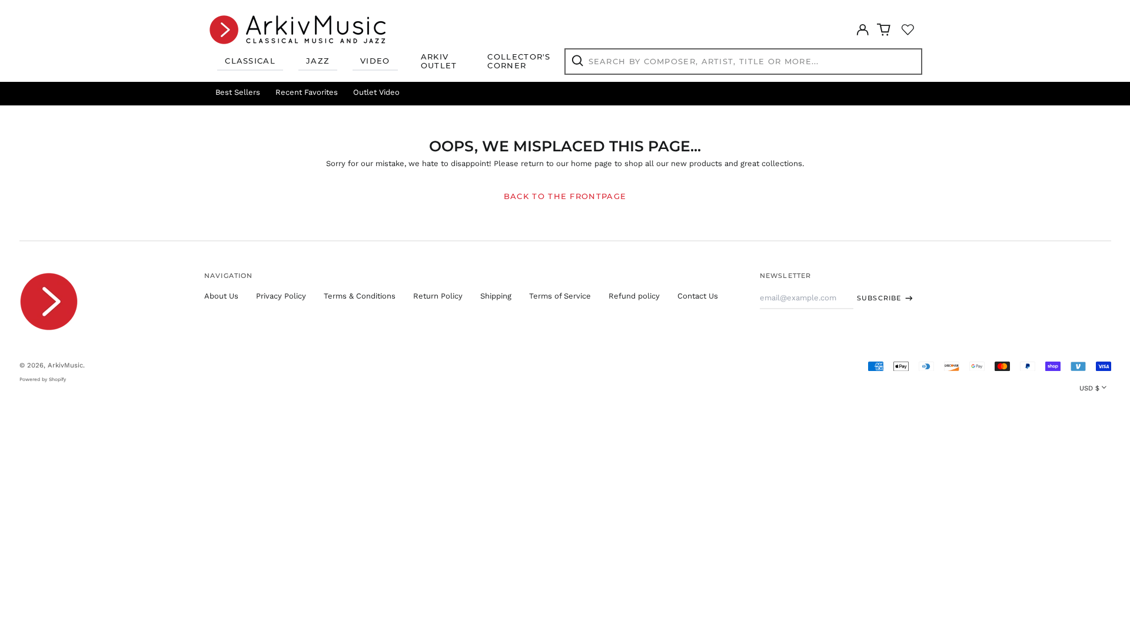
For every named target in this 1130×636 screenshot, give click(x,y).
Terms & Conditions (360, 296)
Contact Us (697, 296)
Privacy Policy (281, 296)
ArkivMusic (65, 365)
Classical (250, 60)
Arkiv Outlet (439, 61)
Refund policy (634, 296)
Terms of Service (560, 296)
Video (375, 60)
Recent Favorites (306, 92)
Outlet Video (376, 92)
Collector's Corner (518, 61)
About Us (221, 296)
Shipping (495, 296)
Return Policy (438, 296)
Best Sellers (237, 92)
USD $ (1089, 388)
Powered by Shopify (42, 379)
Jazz (318, 60)
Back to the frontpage (565, 196)
